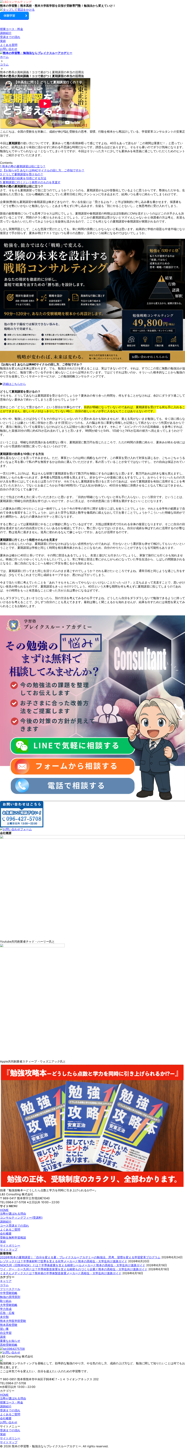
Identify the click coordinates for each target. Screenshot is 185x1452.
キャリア (6, 1281)
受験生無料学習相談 (13, 1237)
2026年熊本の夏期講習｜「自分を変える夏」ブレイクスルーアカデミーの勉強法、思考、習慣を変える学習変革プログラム (80, 1257)
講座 (3, 1337)
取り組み (6, 1301)
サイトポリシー (10, 1245)
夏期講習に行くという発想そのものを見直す (30, 182)
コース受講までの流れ (14, 1225)
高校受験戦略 (8, 1345)
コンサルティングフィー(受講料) (21, 1217)
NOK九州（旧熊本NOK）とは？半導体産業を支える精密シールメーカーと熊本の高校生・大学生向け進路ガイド (72, 1265)
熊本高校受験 (8, 1325)
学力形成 (6, 1309)
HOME (4, 1210)
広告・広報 (7, 1313)
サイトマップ (8, 1249)
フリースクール (10, 1289)
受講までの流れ (10, 37)
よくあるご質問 (10, 1229)
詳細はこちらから (14, 384)
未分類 (4, 1317)
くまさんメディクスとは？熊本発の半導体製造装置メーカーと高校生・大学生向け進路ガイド (60, 1273)
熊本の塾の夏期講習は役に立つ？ (23, 166)
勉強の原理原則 (10, 1297)
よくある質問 (8, 45)
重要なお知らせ (10, 1341)
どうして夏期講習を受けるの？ (21, 174)
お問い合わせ (8, 49)
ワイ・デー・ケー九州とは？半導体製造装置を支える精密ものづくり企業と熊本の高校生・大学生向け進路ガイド (73, 1269)
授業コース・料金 (11, 29)
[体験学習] (92, 16)
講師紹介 (6, 33)
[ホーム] (92, 2)
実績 (3, 41)
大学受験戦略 (8, 1305)
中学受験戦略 (8, 1293)
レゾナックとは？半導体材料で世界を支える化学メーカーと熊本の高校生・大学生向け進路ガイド (63, 1261)
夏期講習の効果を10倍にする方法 (23, 178)
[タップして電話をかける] (92, 10)
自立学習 (6, 1333)
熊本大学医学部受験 (13, 1321)
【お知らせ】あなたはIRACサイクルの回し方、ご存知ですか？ (42, 170)
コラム (4, 1285)
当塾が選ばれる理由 (13, 1213)
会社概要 (6, 1233)
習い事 (4, 1329)
